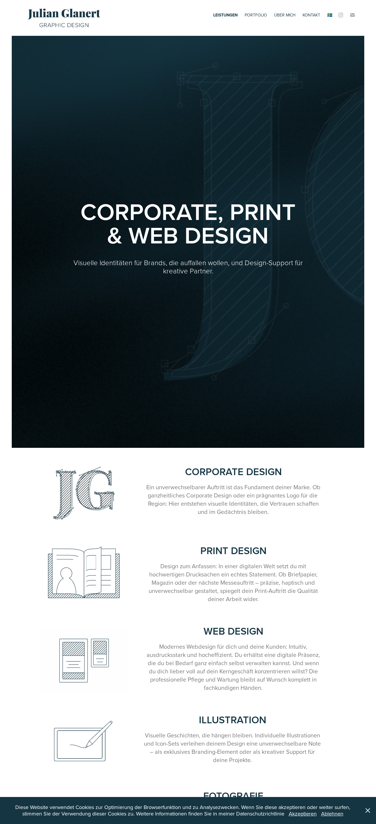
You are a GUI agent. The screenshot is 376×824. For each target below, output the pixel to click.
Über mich (285, 15)
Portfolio (256, 15)
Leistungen (225, 15)
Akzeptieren (303, 813)
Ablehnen (332, 813)
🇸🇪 (329, 15)
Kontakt (311, 15)
